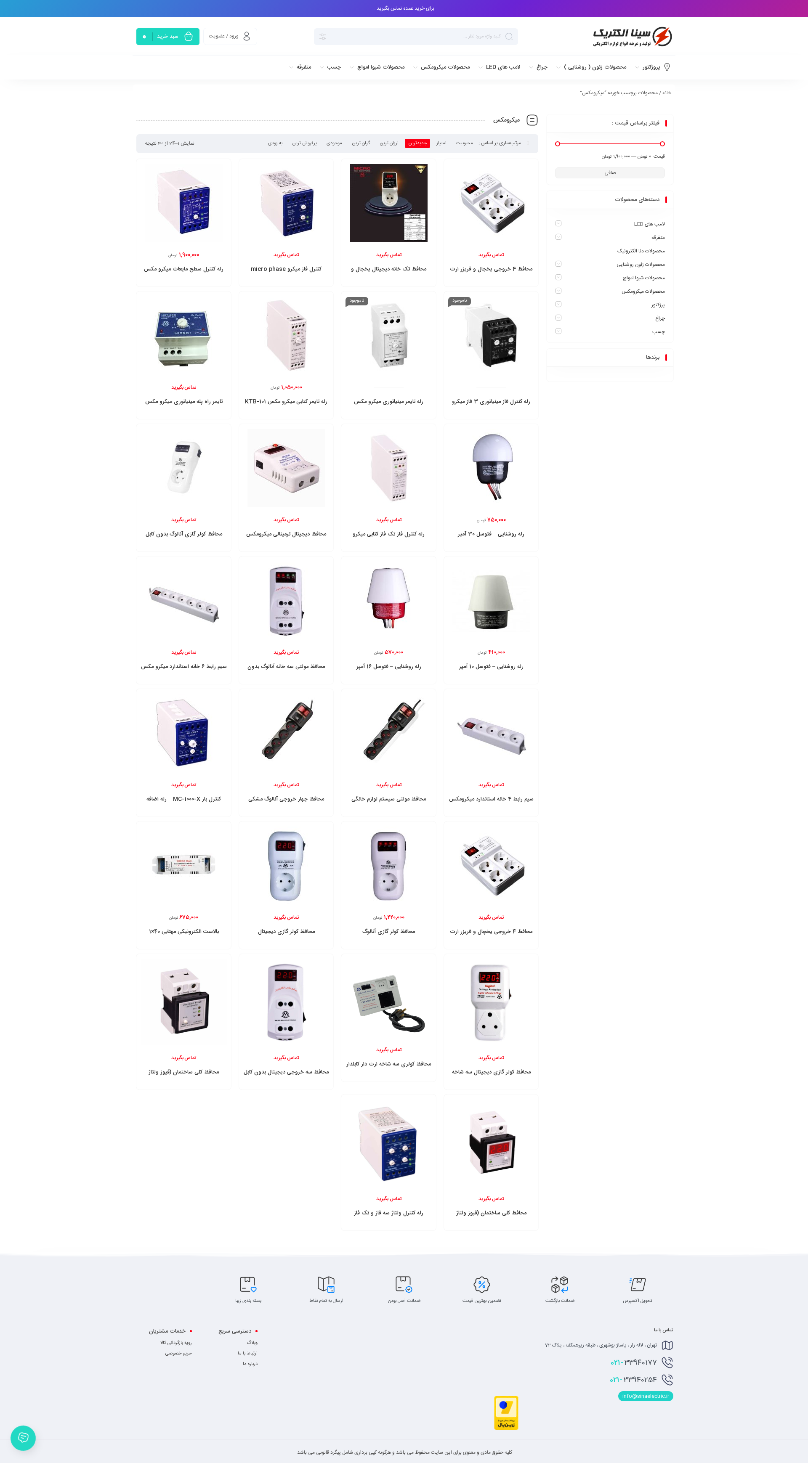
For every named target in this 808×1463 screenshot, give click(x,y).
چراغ (660, 318)
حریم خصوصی (178, 1353)
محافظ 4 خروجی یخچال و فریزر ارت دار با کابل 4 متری (491, 274)
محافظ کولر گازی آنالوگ (388, 931)
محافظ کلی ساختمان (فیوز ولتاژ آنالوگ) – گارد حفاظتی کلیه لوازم (184, 1077)
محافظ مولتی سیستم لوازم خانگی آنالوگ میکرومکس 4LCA (388, 804)
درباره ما (250, 1364)
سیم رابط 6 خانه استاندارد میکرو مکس (184, 666)
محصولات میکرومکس (643, 291)
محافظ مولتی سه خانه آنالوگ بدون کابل (286, 671)
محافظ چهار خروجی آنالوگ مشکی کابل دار (286, 804)
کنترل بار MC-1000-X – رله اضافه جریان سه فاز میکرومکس (183, 804)
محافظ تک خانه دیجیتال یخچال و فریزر (388, 274)
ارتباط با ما (248, 1353)
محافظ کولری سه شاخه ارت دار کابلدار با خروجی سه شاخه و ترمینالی (388, 1069)
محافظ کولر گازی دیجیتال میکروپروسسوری (286, 936)
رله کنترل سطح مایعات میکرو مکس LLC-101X (183, 274)
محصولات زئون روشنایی (641, 264)
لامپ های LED (649, 224)
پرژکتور (658, 305)
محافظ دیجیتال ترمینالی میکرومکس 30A (286, 539)
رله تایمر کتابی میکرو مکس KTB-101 (286, 401)
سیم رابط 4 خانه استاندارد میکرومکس (491, 799)
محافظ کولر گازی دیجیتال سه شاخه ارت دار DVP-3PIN (491, 1077)
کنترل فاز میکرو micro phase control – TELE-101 (286, 274)
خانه (666, 93)
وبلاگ (252, 1343)
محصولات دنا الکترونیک (641, 251)
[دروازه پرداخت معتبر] (506, 1429)
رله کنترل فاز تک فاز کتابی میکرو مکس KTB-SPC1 (389, 539)
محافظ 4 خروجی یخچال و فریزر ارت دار (491, 936)
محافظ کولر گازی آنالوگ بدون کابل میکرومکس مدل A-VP (184, 539)
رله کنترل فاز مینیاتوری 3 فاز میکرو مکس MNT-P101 (491, 406)
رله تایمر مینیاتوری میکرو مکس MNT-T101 (388, 406)
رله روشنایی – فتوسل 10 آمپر (491, 666)
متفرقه (658, 237)
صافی (610, 173)
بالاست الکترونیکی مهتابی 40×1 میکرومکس (184, 936)
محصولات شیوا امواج (644, 278)
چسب (658, 332)
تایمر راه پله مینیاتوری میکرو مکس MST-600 (184, 406)
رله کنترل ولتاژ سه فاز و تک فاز (388, 1213)
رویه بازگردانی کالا (176, 1343)
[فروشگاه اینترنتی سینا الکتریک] (631, 36)
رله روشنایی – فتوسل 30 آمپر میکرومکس (491, 539)
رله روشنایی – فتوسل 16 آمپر (388, 666)
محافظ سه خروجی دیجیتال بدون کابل (286, 1072)
